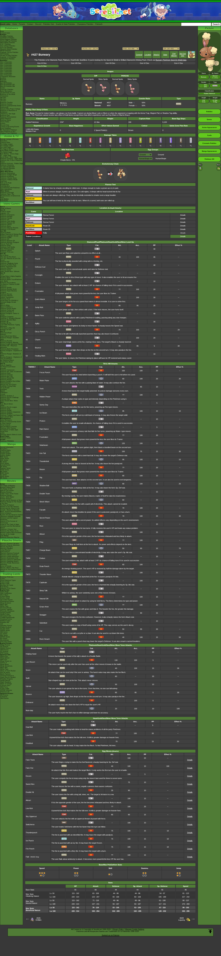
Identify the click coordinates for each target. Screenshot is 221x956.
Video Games (11, 203)
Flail (27, 857)
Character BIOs (5, 450)
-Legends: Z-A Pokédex (8, 57)
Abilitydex (3, 81)
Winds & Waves (5, 208)
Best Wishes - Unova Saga (9, 154)
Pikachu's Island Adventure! (9, 556)
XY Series (3, 474)
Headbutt (29, 743)
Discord (38, 24)
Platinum (3, 334)
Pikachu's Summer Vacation (9, 543)
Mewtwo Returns (6, 492)
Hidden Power (44, 397)
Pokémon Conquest (6, 316)
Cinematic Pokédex (6, 89)
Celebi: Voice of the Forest (9, 494)
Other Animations (6, 189)
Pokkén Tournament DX (8, 266)
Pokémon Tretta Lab (7, 310)
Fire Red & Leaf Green (7, 367)
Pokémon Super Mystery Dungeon (8, 291)
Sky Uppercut (31, 816)
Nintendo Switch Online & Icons (11, 434)
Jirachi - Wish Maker (7, 497)
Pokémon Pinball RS (7, 378)
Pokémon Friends (6, 218)
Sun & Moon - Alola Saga (8, 157)
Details (183, 236)
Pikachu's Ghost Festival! (8, 555)
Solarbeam (43, 445)
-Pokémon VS (4, 692)
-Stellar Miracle (5, 680)
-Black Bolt (3, 604)
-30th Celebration (6, 593)
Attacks (157, 55)
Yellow (2, 405)
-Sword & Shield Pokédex (8, 49)
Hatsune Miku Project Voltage (10, 109)
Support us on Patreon (110, 935)
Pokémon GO (4, 220)
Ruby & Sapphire (5, 365)
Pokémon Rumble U (7, 312)
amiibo (2, 433)
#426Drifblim (38, 919)
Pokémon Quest (5, 270)
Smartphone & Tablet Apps (9, 430)
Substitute (43, 623)
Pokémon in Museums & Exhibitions (8, 111)
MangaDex (3, 449)
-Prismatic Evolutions (7, 611)
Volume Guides (5, 455)
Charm (37, 340)
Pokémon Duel (5, 299)
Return (42, 469)
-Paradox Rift (4, 622)
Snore (28, 670)
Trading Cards (11, 574)
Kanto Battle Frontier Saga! (9, 150)
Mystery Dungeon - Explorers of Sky (11, 351)
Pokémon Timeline (6, 102)
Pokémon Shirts (5, 120)
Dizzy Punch (40, 332)
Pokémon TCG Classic (8, 588)
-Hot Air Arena (5, 672)
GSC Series (4, 460)
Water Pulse (44, 380)
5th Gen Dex (183, 55)
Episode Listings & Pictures (9, 139)
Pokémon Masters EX (7, 223)
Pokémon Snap (5, 409)
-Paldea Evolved (5, 627)
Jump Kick (39, 307)
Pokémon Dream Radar (8, 308)
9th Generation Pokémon (8, 130)
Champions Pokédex (85, 24)
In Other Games (5, 423)
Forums (22, 24)
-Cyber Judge (4, 688)
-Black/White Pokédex (7, 42)
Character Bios (5, 142)
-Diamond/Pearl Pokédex (8, 41)
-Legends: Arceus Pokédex (9, 52)
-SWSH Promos (5, 648)
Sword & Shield (5, 232)
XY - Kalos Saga (5, 155)
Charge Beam (44, 550)
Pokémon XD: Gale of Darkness (11, 371)
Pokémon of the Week (7, 94)
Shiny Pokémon (5, 170)
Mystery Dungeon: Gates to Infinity (9, 314)
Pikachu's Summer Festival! (9, 553)
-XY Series (3, 633)
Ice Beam (43, 413)
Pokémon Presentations (8, 117)
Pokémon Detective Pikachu (9, 537)
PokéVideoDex (5, 186)
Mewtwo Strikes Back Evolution (11, 532)
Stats (165, 55)
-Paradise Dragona (6, 679)
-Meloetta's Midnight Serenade (10, 516)
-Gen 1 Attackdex (6, 62)
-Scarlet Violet (5, 629)
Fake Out (29, 768)
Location (147, 55)
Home (14, 24)
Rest (41, 526)
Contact (30, 24)
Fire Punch (30, 849)
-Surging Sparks (5, 612)
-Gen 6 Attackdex (6, 70)
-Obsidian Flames (6, 625)
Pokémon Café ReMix (7, 221)
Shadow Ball (44, 485)
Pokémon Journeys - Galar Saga (11, 158)
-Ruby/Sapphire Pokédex (8, 39)
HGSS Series (4, 470)
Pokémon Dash (5, 373)
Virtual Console (5, 425)
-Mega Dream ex (5, 661)
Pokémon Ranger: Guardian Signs (9, 338)
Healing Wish (40, 356)
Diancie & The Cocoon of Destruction (8, 522)
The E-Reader (5, 388)
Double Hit (30, 792)
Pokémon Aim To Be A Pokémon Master (11, 161)
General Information (6, 447)
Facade (42, 510)
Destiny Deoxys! (5, 498)
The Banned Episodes (7, 168)
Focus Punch (44, 372)
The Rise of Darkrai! (7, 505)
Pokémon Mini (5, 399)
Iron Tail (42, 453)
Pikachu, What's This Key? (9, 568)
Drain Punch (44, 566)
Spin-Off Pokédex (6, 83)
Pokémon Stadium (6, 413)
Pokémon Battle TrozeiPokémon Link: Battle (11, 280)
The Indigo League (6, 144)
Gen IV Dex (42, 66)
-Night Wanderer (5, 682)
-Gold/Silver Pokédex (7, 38)
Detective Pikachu (6, 268)
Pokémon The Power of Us (9, 531)
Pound (37, 259)
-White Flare (4, 606)
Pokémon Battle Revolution (9, 349)
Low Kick (29, 735)
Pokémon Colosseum (7, 370)
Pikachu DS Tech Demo (8, 384)
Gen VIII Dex (76, 63)
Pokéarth (98, 24)
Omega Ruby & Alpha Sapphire (10, 276)
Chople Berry (65, 160)
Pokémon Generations (7, 173)
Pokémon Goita (5, 438)
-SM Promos (4, 650)
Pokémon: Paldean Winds (8, 179)
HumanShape (160, 158)
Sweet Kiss (30, 784)
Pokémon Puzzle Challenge (9, 397)
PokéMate (3, 389)
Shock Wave (44, 502)
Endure (38, 283)
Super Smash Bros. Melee (9, 400)
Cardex (2, 88)
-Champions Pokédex (7, 59)
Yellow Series (4, 458)
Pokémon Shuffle (6, 287)
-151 (1, 624)
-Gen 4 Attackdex (6, 67)
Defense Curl (40, 267)
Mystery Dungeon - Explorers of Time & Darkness (11, 357)
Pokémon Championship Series (10, 105)
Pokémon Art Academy (8, 283)
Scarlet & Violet (5, 211)
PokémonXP (4, 107)
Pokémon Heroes (6, 495)
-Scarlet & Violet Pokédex (8, 55)
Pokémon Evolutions (7, 176)
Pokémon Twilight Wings (8, 175)
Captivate (43, 582)
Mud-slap (29, 710)
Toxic (41, 389)
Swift (27, 678)
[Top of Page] (210, 931)
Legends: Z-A (4, 213)
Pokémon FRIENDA (7, 441)
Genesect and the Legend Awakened (8, 518)
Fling (41, 542)
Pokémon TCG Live (6, 252)
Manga (11, 444)
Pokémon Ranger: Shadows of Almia (10, 354)
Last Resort (30, 662)
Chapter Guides (5, 453)
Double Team (44, 494)
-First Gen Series (6, 642)
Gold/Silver (3, 392)
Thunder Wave (45, 574)
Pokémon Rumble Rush (8, 265)
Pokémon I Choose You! (8, 529)
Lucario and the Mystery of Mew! (11, 500)
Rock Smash (44, 639)
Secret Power (44, 518)
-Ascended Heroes (6, 600)
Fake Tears (30, 760)
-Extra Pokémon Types (8, 580)
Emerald (3, 368)
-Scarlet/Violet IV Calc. (8, 93)
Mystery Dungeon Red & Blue (10, 381)
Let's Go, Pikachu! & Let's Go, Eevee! (10, 259)
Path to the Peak (5, 183)
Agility (37, 323)
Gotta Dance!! (5, 551)
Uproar (28, 686)
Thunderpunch (31, 833)
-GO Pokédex (4, 54)
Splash (37, 251)
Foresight (38, 275)
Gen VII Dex (110, 63)
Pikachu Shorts (11, 540)
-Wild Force (4, 687)
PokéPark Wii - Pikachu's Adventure (8, 346)
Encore (28, 776)
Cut (40, 631)
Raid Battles (4, 587)
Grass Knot (44, 607)
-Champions (4, 96)
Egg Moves (174, 55)
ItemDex (3, 78)
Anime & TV (11, 136)
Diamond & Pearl (5, 333)
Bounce (38, 348)
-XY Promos (4, 651)
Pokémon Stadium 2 (7, 396)
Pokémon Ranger (6, 379)
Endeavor (29, 702)
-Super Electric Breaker (8, 677)
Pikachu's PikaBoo (6, 548)
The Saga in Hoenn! (7, 149)
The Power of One (6, 489)
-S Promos (3, 696)
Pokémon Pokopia (6, 216)
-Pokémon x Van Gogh (7, 114)
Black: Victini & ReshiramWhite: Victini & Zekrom (11, 512)
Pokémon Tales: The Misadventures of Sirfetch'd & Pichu (10, 195)
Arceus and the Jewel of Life (9, 508)
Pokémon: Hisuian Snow (8, 178)
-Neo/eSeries (4, 640)
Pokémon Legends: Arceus (9, 236)
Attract (42, 534)
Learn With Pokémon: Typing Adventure (10, 325)
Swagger (42, 615)
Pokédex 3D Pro (5, 323)
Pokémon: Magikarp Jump (9, 263)
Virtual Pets (4, 431)
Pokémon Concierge (7, 192)
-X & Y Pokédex (5, 44)
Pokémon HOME (5, 237)
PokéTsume (4, 200)
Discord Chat (4, 125)
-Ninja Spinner (5, 658)
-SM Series (4, 632)
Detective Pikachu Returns (9, 228)
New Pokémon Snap (7, 249)
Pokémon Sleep (5, 226)
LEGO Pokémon (5, 118)
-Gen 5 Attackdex (6, 68)
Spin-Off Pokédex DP (7, 84)
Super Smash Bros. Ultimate (9, 271)
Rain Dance (44, 429)
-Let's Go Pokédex (6, 47)
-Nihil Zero (3, 659)
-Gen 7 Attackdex (6, 72)
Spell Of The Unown (7, 490)
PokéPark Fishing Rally (8, 386)
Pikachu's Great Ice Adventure (10, 559)
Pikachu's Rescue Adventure (10, 545)
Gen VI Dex (144, 63)
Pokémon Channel (6, 375)
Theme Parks (4, 122)
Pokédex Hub (48, 24)
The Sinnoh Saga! (6, 152)
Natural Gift (43, 599)
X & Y (2, 274)
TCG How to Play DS (7, 328)
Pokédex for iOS (5, 329)
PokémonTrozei (5, 383)
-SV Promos (4, 646)
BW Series (3, 471)
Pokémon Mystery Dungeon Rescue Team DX (9, 243)
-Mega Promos (5, 645)
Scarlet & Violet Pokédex (65, 24)
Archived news (5, 33)
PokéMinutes (4, 184)
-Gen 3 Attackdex (6, 65)
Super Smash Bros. (6, 417)
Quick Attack (40, 299)
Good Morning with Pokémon (10, 188)
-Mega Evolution (5, 603)
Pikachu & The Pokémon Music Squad (10, 570)
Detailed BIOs (5, 452)
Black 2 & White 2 (6, 307)
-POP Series (4, 653)
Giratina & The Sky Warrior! (9, 506)
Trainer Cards (4, 582)
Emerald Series (5, 465)
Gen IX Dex (42, 63)
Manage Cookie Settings (134, 929)
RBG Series (4, 457)
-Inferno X (3, 663)
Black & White (5, 305)
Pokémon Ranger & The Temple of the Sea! (11, 502)
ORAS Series (4, 476)
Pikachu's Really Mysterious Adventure (9, 563)
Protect (42, 421)
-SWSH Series (5, 630)
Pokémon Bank (5, 278)
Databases (11, 28)
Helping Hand (31, 654)
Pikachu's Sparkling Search (9, 561)
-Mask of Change (6, 684)
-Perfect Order (5, 598)
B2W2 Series (4, 473)
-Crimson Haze (5, 685)
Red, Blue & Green (6, 404)
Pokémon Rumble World (8, 289)
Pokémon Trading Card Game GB (11, 415)
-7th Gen (3, 101)
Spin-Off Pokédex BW (7, 86)
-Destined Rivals (5, 608)
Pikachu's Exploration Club (9, 558)
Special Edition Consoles (8, 426)
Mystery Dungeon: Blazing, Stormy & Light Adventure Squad (11, 343)
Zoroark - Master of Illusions (9, 510)
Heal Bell (29, 727)
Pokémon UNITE (6, 224)
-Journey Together (6, 609)
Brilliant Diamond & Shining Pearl (11, 234)
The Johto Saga (5, 147)
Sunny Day (43, 405)
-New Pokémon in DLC (8, 131)
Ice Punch (30, 841)
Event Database (5, 128)
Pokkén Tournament (7, 297)
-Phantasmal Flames (7, 601)
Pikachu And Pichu (6, 547)
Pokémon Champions (7, 215)
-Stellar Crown (5, 614)
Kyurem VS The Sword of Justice (11, 515)
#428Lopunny (181, 919)
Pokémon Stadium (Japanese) (10, 412)
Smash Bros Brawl (6, 362)
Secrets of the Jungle (7, 534)
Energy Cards (4, 583)
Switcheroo (30, 824)
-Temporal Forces (6, 619)
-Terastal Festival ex (7, 675)
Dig (40, 477)
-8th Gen (3, 99)
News (2, 31)
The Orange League (6, 146)
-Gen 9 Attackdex (6, 75)
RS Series (3, 462)
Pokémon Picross (6, 294)
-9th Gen (3, 97)
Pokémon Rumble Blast (8, 320)
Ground (161, 155)
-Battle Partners (5, 674)
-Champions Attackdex (8, 76)
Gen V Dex (178, 63)
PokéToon (3, 181)
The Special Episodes (7, 167)
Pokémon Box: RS (6, 376)
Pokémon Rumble (6, 341)
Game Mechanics (6, 91)
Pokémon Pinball (5, 410)
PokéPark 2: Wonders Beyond (10, 318)
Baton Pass (39, 315)
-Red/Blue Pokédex (6, 36)
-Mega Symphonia (6, 666)
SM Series (3, 478)
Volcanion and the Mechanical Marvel (10, 526)
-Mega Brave (4, 664)
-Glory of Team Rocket (8, 671)
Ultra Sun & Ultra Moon (8, 257)
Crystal (2, 394)
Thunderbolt (44, 461)
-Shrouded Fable (5, 616)
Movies (11, 481)
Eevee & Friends (5, 566)
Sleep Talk (43, 591)
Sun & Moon (4, 255)
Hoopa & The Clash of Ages (9, 524)
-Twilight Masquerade (7, 617)
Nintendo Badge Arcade (8, 302)
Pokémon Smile (5, 245)
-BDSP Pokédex (5, 51)
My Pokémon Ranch (7, 360)
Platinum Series (5, 468)
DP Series (3, 466)
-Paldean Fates (5, 621)
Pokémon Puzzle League (8, 407)
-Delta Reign (4, 591)
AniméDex (3, 141)
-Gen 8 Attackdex (6, 73)
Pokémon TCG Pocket (7, 229)
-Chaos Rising (5, 596)
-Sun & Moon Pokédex (7, 46)
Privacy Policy (118, 929)
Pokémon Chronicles (7, 165)
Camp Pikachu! (5, 550)
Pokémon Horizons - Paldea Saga (11, 163)
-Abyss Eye (4, 656)
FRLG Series (4, 463)
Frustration (39, 291)
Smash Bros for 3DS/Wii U (9, 300)
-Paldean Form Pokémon (8, 133)
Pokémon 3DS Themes (8, 428)
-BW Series (4, 635)
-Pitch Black (4, 595)
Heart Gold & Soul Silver (8, 336)
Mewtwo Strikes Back (7, 487)
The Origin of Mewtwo (7, 485)
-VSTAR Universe (6, 690)
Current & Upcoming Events (9, 126)
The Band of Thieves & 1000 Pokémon (9, 285)
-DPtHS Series (5, 637)
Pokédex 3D (4, 321)
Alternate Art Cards (6, 585)
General (139, 55)
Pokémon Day (5, 115)
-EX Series (3, 638)
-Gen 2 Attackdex (6, 63)
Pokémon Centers (6, 104)
